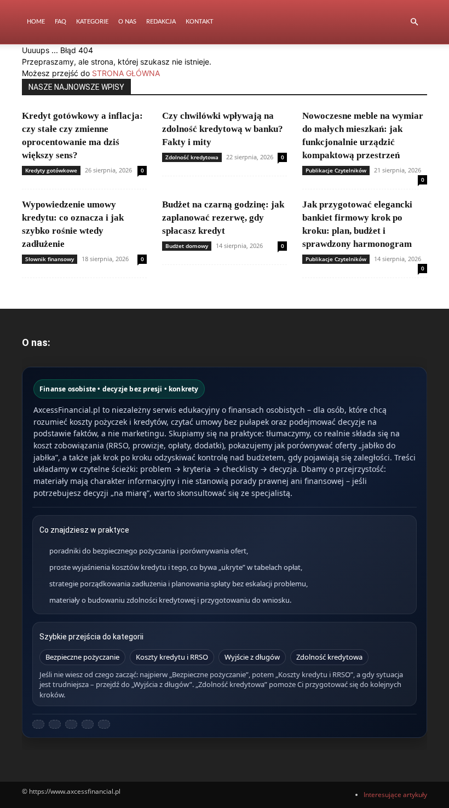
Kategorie (92, 22)
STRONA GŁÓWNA (126, 73)
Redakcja (161, 22)
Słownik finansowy (49, 259)
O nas (127, 22)
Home (36, 22)
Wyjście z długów (252, 657)
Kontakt (200, 22)
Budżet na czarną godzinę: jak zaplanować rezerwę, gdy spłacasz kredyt (223, 217)
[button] (414, 22)
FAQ (60, 22)
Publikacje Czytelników (336, 170)
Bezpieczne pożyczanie (82, 657)
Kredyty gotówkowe (51, 170)
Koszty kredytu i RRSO (172, 657)
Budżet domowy (186, 246)
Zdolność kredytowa (191, 157)
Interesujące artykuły (395, 794)
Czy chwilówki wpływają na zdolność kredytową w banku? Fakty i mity (222, 129)
